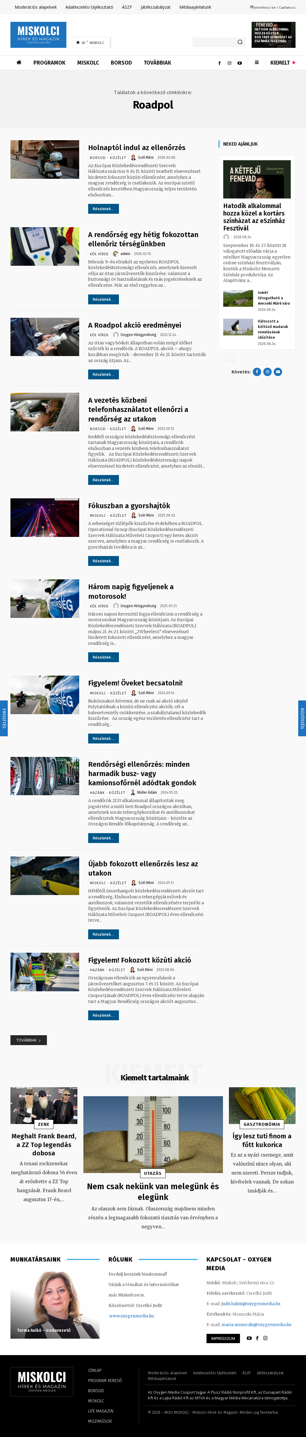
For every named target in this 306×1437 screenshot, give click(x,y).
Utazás (153, 1173)
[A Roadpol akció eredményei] (44, 337)
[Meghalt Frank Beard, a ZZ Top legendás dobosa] (43, 1105)
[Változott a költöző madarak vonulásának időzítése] (238, 327)
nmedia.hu (143, 1316)
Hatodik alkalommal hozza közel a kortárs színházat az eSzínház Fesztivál (273, 35)
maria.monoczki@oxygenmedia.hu (256, 1324)
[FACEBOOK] (257, 1338)
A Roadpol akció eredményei (135, 325)
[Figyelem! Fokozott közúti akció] (44, 972)
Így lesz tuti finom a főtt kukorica (262, 1140)
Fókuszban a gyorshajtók (129, 506)
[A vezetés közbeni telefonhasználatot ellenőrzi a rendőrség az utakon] (44, 412)
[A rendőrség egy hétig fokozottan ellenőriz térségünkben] (44, 246)
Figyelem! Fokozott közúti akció (139, 960)
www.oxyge (121, 1316)
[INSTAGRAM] (265, 1338)
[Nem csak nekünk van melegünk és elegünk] (153, 1134)
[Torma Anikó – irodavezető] (55, 1304)
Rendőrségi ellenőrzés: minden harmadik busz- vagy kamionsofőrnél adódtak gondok (142, 773)
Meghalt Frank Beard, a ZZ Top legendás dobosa (44, 1144)
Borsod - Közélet (108, 158)
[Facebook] (219, 62)
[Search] (240, 42)
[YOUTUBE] (249, 1338)
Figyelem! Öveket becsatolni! (135, 683)
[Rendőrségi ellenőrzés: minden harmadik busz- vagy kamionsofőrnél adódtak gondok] (44, 776)
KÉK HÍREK (99, 254)
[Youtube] (239, 62)
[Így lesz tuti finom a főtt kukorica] (262, 1105)
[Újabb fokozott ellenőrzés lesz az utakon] (44, 875)
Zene (44, 1124)
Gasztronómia (262, 1124)
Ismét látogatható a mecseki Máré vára (274, 298)
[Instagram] (229, 62)
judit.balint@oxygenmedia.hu (250, 1303)
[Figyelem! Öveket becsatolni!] (44, 695)
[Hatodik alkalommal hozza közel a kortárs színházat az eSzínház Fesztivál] (257, 179)
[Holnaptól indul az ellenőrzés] (44, 159)
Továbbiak (26, 1040)
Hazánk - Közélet (108, 793)
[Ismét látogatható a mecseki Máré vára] (238, 298)
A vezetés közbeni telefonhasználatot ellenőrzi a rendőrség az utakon (138, 409)
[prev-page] (222, 358)
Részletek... (103, 209)
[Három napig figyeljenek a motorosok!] (44, 598)
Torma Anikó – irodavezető (44, 1330)
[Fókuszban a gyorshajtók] (44, 517)
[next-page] (231, 358)
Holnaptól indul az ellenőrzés (137, 147)
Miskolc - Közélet (108, 516)
